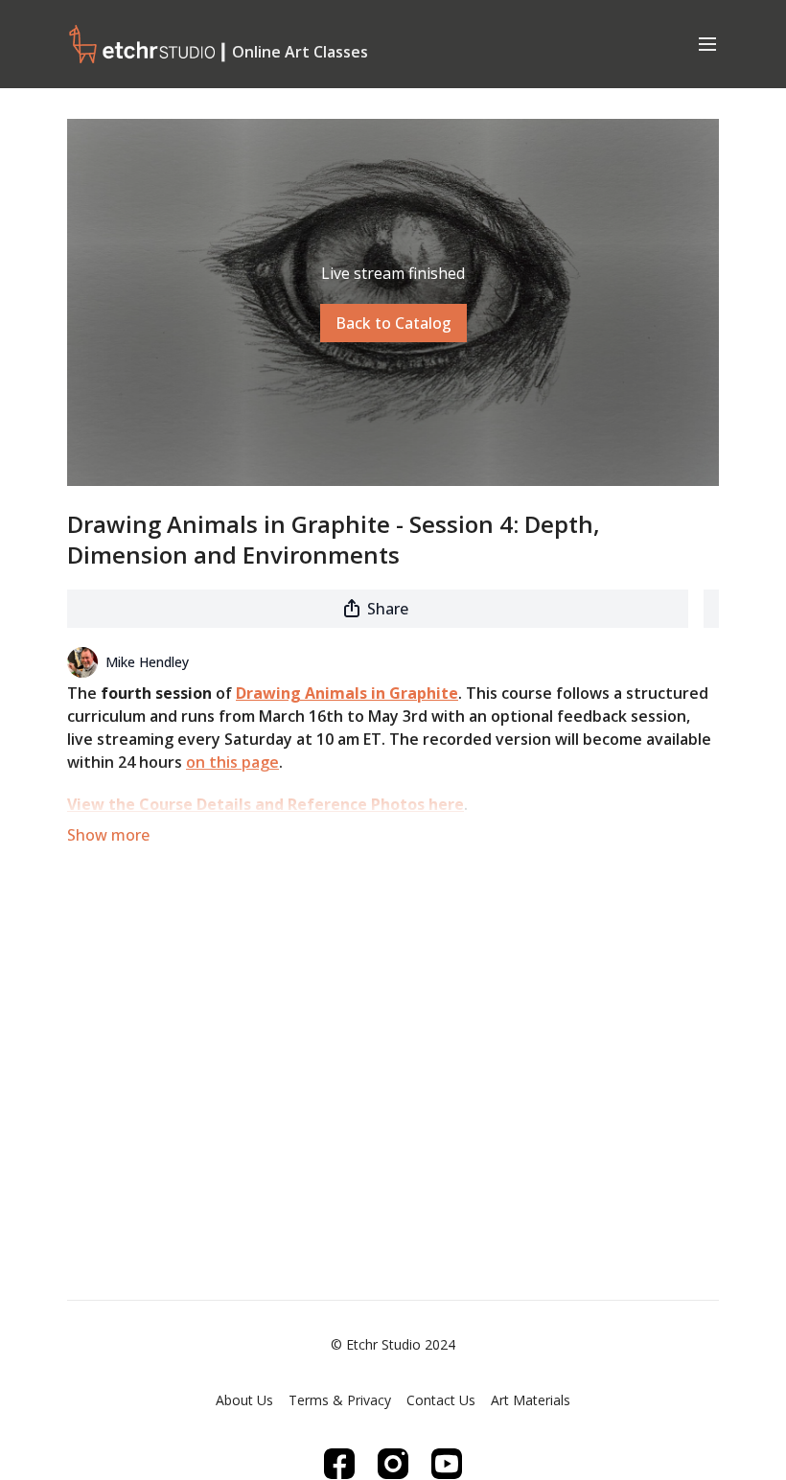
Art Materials (530, 1400)
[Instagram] (393, 1463)
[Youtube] (446, 1463)
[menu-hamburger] (707, 43)
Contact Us (440, 1400)
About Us (244, 1400)
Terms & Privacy (340, 1400)
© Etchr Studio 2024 (393, 1345)
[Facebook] (339, 1463)
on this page (232, 762)
